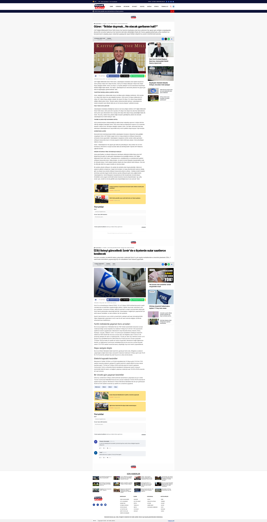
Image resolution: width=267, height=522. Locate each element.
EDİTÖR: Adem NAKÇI (112, 78)
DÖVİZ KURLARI (123, 507)
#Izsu (115, 387)
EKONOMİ (163, 509)
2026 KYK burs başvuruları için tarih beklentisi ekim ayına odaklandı (166, 91)
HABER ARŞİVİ (150, 505)
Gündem (104, 23)
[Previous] (171, 11)
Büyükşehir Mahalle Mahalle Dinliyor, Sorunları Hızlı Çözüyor (108, 11)
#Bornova (97, 387)
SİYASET (163, 503)
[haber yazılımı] (171, 520)
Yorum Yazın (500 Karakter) (100, 214)
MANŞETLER (122, 503)
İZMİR (162, 499)
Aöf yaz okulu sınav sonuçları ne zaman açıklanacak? (164, 98)
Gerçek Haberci (98, 23)
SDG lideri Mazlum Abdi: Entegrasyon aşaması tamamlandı (166, 322)
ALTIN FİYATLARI (123, 509)
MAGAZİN (136, 499)
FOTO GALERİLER (113, 1)
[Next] (173, 11)
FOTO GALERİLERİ (124, 501)
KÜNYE (149, 1)
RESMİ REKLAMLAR (160, 1)
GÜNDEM (163, 501)
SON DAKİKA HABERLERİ (152, 507)
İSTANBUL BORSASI (124, 505)
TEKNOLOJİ (136, 505)
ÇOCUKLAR (136, 509)
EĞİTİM (135, 503)
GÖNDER (144, 227)
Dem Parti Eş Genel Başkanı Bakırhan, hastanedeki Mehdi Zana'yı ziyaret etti (158, 61)
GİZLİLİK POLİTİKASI (151, 501)
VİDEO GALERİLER (104, 1)
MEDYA (135, 507)
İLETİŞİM (154, 1)
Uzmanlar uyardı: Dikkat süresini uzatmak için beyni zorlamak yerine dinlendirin (166, 314)
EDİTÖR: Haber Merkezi (111, 302)
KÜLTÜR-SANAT (137, 501)
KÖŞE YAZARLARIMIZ (124, 499)
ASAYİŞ (162, 505)
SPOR (162, 507)
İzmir (114, 263)
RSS (95, 520)
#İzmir (104, 387)
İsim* (95, 209)
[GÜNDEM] (161, 49)
